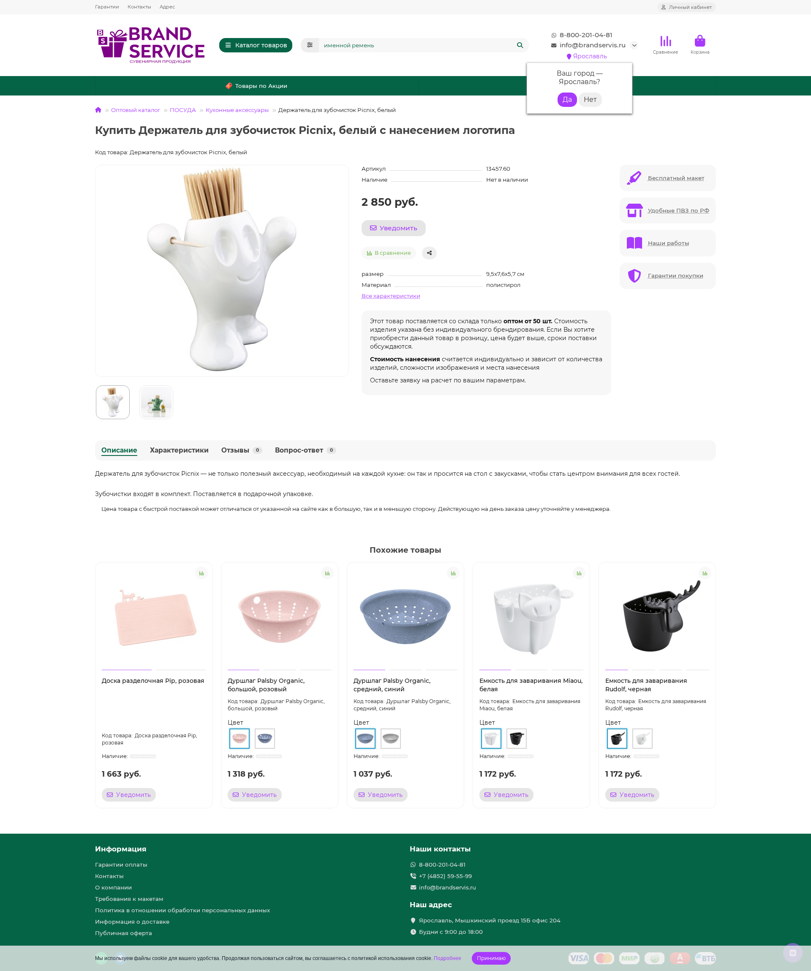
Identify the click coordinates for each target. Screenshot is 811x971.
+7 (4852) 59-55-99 (445, 876)
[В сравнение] (201, 573)
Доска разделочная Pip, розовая (153, 681)
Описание (119, 450)
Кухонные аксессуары (237, 109)
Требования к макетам (129, 898)
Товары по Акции (261, 85)
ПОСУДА (183, 109)
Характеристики (179, 450)
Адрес (167, 7)
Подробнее (447, 958)
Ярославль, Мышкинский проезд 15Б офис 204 (490, 920)
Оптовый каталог (135, 109)
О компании (113, 887)
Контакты (139, 7)
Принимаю (491, 958)
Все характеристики (391, 295)
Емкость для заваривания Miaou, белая (530, 685)
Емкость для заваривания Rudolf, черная (646, 685)
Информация (121, 849)
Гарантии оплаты (121, 864)
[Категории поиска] (310, 45)
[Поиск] (520, 45)
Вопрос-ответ (304, 450)
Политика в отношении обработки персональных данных (182, 910)
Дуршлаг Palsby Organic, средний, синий (392, 685)
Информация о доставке (132, 921)
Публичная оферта (123, 933)
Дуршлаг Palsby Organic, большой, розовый (266, 685)
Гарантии (107, 7)
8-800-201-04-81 (586, 35)
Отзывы (240, 450)
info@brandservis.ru (593, 45)
